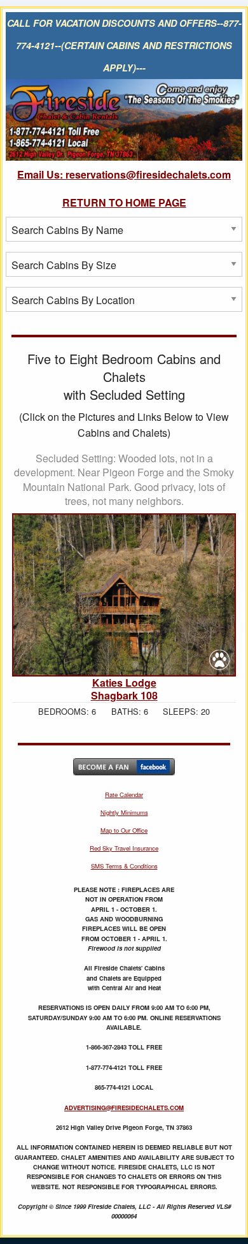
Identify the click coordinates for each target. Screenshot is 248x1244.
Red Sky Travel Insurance (124, 848)
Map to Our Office (124, 830)
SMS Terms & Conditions (124, 865)
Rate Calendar (124, 794)
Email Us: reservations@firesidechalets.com (124, 174)
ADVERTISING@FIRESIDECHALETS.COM (124, 1107)
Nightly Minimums (124, 812)
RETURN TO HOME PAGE (124, 202)
